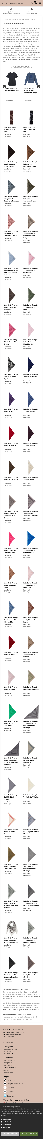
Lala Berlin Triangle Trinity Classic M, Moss (30, 307)
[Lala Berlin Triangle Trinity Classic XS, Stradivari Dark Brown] (12, 501)
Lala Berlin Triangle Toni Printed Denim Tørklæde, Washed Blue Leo (11, 271)
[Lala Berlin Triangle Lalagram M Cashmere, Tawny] (31, 152)
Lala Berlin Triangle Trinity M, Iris (11, 410)
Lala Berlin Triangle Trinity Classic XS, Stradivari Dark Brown (11, 515)
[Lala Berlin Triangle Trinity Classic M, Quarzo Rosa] (31, 258)
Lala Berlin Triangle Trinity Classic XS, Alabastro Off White (30, 514)
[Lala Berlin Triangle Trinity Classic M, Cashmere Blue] (31, 538)
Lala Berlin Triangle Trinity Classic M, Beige (11, 585)
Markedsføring (7, 1122)
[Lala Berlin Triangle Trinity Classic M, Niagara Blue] (12, 608)
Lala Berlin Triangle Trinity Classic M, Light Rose (30, 585)
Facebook (10, 1087)
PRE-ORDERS (8, 1065)
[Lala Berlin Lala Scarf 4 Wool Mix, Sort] (31, 117)
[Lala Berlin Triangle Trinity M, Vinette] (12, 433)
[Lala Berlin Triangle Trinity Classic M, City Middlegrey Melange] (31, 891)
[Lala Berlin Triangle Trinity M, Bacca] (12, 642)
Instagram (10, 1091)
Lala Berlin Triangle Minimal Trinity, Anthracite (30, 760)
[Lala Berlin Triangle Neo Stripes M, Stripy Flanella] (31, 819)
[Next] (38, 86)
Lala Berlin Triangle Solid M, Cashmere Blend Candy (30, 342)
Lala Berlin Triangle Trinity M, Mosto (30, 444)
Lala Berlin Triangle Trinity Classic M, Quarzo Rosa (30, 270)
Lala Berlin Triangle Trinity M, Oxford (30, 410)
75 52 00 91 (10, 1037)
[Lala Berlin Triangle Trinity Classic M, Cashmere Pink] (12, 538)
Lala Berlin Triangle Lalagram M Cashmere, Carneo (11, 233)
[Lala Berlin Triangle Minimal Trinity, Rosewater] (12, 819)
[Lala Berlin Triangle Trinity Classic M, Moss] (31, 295)
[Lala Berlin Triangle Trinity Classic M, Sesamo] (31, 642)
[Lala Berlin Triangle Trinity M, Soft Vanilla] (31, 785)
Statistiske (6, 1127)
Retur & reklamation (10, 1068)
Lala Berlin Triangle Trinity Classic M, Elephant (11, 307)
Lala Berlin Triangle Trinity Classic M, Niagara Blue (11, 620)
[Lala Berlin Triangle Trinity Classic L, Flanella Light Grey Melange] (12, 891)
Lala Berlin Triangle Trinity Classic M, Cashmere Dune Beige (30, 234)
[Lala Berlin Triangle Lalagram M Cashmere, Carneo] (12, 221)
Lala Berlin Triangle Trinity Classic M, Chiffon (11, 342)
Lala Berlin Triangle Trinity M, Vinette (11, 444)
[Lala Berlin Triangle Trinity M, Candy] (12, 677)
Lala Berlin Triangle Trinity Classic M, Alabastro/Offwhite (11, 940)
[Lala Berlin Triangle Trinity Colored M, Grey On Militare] (12, 854)
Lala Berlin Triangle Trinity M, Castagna (11, 478)
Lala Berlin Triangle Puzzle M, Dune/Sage (31, 688)
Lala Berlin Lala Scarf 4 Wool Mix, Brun (10, 129)
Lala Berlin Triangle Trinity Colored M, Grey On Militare (11, 866)
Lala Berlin (7, 134)
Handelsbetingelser (10, 1060)
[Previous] (4, 86)
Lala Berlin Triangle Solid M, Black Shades (11, 797)
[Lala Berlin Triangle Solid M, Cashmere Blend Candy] (31, 330)
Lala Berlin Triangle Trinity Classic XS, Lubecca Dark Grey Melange (11, 761)
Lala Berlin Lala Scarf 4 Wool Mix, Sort (29, 129)
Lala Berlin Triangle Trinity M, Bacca (11, 653)
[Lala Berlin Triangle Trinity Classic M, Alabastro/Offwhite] (12, 928)
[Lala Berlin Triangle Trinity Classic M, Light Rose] (31, 573)
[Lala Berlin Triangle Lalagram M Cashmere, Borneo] (31, 187)
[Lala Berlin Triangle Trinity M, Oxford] (31, 399)
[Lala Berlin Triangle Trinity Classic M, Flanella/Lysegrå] (31, 928)
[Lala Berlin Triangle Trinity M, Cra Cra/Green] (12, 711)
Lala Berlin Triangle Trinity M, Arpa (30, 478)
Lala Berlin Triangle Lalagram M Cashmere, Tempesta (11, 199)
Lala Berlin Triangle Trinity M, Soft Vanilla (30, 796)
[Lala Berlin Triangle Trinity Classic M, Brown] (31, 608)
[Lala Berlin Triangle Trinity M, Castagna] (12, 467)
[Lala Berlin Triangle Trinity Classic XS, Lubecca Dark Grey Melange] (12, 748)
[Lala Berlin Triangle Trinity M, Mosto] (31, 433)
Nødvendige (7, 1119)
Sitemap (6, 1070)
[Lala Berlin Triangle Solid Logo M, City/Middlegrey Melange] (31, 854)
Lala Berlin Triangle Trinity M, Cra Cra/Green (11, 723)
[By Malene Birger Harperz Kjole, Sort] (12, 79)
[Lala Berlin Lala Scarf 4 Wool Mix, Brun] (12, 117)
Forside (6, 19)
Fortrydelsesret (9, 1072)
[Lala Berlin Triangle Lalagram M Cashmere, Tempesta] (12, 187)
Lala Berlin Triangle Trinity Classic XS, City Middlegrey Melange (30, 724)
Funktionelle (7, 1124)
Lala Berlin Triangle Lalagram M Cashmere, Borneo (30, 199)
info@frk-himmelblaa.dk (14, 1035)
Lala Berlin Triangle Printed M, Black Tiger (11, 377)
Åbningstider (8, 1063)
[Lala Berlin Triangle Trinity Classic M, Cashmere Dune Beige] (31, 221)
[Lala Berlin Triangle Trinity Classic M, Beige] (12, 573)
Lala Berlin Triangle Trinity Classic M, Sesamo (30, 654)
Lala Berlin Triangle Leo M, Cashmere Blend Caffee (11, 164)
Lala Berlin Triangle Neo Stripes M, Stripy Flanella (30, 832)
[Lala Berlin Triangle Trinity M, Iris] (12, 399)
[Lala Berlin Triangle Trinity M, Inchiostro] (31, 364)
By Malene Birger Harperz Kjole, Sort (12, 89)
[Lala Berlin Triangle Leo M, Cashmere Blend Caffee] (12, 152)
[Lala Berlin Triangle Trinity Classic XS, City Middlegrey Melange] (31, 711)
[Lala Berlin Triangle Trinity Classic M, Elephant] (12, 295)
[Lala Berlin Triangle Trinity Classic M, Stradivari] (31, 963)
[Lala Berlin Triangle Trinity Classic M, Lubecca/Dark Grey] (12, 963)
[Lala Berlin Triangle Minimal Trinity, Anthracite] (31, 748)
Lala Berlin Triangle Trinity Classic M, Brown (30, 620)
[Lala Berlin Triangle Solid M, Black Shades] (12, 785)
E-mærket (10, 1096)
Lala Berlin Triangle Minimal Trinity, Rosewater (11, 832)
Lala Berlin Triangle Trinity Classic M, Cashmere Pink (11, 550)
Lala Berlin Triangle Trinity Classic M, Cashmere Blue (30, 550)
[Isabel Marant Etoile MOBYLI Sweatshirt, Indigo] (31, 79)
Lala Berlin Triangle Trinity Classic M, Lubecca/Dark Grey (11, 975)
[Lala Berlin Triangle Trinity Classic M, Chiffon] (12, 330)
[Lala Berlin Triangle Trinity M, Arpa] (31, 467)
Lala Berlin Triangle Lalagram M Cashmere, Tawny (30, 164)
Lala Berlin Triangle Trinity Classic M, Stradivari (30, 975)
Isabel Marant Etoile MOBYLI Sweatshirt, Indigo (30, 90)
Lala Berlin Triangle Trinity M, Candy (11, 688)
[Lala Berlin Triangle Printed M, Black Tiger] (12, 364)
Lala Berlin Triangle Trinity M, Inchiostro (30, 376)
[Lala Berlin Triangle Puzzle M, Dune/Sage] (31, 677)
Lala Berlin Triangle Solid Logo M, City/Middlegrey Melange (30, 867)
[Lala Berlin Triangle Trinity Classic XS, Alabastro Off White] (31, 501)
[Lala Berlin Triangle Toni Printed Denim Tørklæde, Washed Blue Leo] (12, 258)
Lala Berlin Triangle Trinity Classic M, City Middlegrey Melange (31, 903)
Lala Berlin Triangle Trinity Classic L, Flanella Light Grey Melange (11, 904)
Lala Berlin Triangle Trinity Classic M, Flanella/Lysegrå (30, 940)
